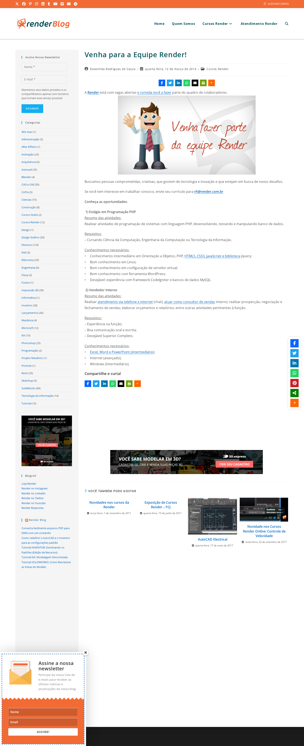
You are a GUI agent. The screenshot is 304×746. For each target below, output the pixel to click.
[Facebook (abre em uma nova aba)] (24, 4)
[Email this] (195, 83)
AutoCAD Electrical (212, 539)
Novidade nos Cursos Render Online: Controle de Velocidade (264, 531)
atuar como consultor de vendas (189, 302)
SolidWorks (28, 388)
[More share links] (211, 83)
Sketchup (27, 380)
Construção (29, 207)
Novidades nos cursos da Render (109, 504)
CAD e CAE (28, 184)
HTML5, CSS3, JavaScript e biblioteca (212, 256)
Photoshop (28, 343)
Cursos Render (218, 69)
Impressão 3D (30, 290)
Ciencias (26, 199)
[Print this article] (203, 83)
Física (25, 275)
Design (26, 230)
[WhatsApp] (186, 83)
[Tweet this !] (170, 83)
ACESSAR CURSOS (278, 4)
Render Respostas (33, 508)
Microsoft (27, 328)
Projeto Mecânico (32, 358)
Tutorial (26, 403)
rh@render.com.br (208, 191)
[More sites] (294, 393)
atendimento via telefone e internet (125, 302)
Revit (25, 373)
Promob (27, 366)
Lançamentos (30, 313)
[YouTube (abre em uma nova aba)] (55, 4)
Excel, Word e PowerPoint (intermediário (121, 352)
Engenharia (28, 267)
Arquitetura (29, 162)
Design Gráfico (30, 237)
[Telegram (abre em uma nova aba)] (75, 4)
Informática (29, 298)
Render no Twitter (33, 498)
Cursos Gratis (30, 215)
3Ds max (27, 132)
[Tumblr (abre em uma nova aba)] (49, 4)
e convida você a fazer (154, 92)
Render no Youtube (33, 503)
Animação (28, 154)
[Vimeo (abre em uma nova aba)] (62, 4)
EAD (24, 252)
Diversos (27, 245)
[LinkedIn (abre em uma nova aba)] (43, 4)
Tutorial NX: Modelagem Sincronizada (45, 557)
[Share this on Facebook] (162, 83)
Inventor (27, 305)
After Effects (29, 147)
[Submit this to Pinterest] (294, 383)
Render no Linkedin (33, 493)
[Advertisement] (187, 419)
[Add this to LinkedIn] (178, 83)
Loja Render (29, 483)
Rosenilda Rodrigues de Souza (112, 69)
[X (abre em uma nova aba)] (18, 4)
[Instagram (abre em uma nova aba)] (37, 4)
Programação (30, 350)
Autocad (27, 169)
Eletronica (28, 260)
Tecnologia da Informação (37, 396)
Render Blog (37, 520)
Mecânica (27, 320)
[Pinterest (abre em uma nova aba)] (31, 4)
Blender (26, 177)
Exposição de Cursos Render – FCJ (161, 504)
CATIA (25, 192)
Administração (30, 139)
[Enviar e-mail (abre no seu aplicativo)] (69, 4)
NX (23, 335)
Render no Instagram (35, 488)
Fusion (26, 282)
